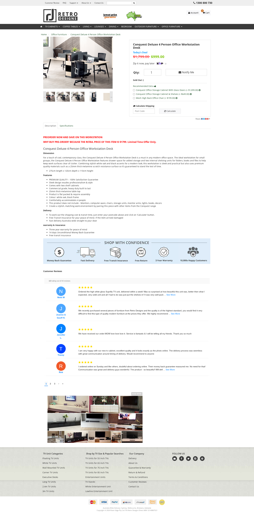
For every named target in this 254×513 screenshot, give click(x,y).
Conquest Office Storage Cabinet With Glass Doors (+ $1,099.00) (167, 90)
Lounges (99, 26)
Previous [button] (44, 96)
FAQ (64, 3)
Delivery (132, 458)
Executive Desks (50, 477)
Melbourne (132, 508)
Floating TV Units (50, 458)
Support (73, 3)
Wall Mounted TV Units (53, 467)
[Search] (134, 3)
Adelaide (147, 508)
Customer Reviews (137, 481)
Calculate (171, 111)
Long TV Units (49, 481)
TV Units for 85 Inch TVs (97, 472)
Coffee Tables (70, 26)
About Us (86, 3)
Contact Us (99, 3)
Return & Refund (136, 472)
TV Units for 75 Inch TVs (97, 467)
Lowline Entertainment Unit (98, 491)
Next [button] (111, 96)
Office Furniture (171, 26)
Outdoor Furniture (146, 26)
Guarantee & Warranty (139, 467)
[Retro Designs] (60, 15)
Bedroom (126, 26)
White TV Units (49, 463)
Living (86, 26)
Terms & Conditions (138, 477)
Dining (113, 26)
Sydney (124, 508)
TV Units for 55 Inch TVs (97, 458)
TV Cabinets (51, 26)
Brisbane (140, 508)
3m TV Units (48, 491)
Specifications (66, 125)
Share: (198, 119)
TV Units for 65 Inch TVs (97, 463)
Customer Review (52, 3)
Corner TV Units (50, 472)
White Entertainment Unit (98, 486)
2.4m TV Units (49, 486)
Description (50, 125)
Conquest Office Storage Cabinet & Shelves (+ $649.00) (163, 94)
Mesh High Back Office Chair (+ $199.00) (156, 98)
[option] (78, 63)
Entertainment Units (95, 477)
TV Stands (90, 481)
